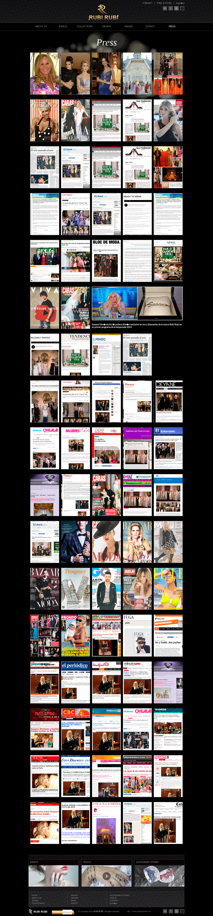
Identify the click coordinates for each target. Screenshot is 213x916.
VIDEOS (113, 898)
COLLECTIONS (85, 26)
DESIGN (106, 26)
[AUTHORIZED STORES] (159, 886)
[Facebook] (171, 9)
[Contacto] (129, 912)
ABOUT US (41, 26)
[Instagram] (182, 9)
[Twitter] (176, 9)
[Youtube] (165, 9)
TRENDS (128, 26)
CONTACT (147, 3)
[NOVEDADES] (53, 886)
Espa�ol (180, 3)
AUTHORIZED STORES (119, 895)
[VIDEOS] (106, 886)
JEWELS (62, 26)
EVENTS (150, 26)
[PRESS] (44, 94)
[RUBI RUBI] (103, 20)
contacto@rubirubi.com (141, 911)
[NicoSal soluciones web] (63, 915)
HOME (35, 895)
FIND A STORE (164, 3)
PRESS (73, 901)
